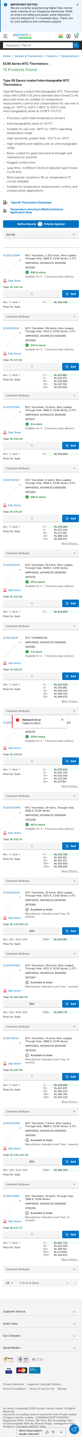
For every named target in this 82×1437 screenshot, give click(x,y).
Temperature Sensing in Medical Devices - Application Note (37, 211)
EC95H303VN (11, 564)
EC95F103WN (11, 1196)
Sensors (52, 56)
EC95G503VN (11, 892)
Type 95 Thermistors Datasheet (31, 202)
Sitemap (62, 1388)
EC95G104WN (11, 965)
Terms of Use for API (41, 1388)
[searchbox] (38, 45)
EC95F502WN (11, 1123)
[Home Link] (29, 36)
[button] (5, 36)
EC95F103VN (11, 1038)
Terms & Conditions (14, 1388)
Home (6, 56)
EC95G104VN (11, 328)
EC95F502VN (11, 479)
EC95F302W (10, 637)
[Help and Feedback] (74, 1429)
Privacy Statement (13, 1384)
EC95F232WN (11, 255)
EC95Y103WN (11, 407)
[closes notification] (77, 4)
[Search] (76, 45)
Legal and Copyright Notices (44, 1384)
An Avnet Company (14, 1408)
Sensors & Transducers (28, 56)
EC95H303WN (11, 807)
